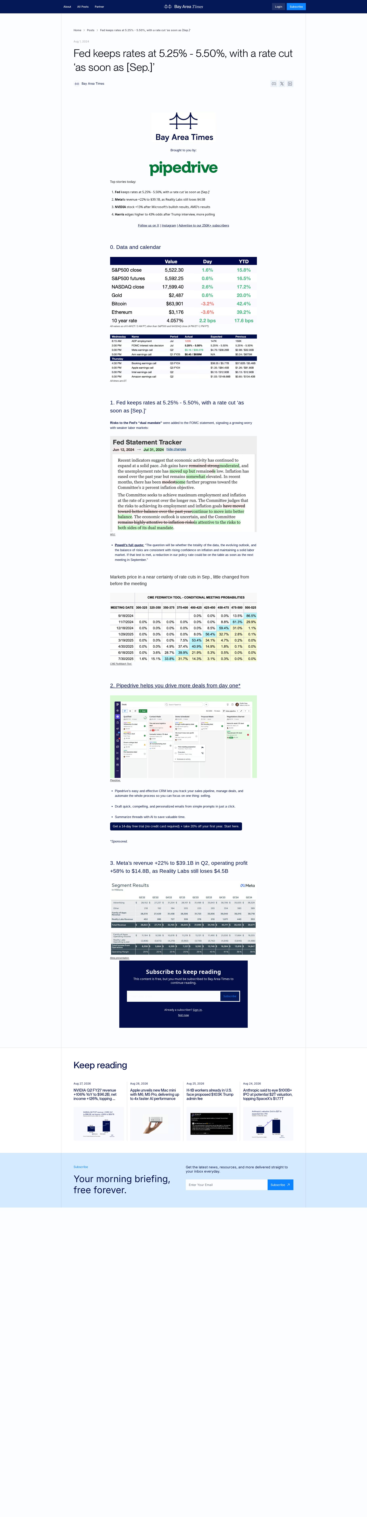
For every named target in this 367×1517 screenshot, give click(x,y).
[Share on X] (281, 83)
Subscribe (229, 996)
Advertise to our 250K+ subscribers (204, 225)
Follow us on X (148, 225)
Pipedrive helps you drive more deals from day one (177, 685)
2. (113, 685)
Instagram (169, 225)
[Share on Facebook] (273, 83)
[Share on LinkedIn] (290, 83)
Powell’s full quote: (129, 545)
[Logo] (183, 6)
